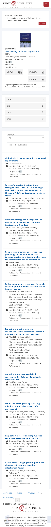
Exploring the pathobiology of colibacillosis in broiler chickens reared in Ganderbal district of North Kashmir (24, 331)
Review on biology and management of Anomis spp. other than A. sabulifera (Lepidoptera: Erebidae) (23, 222)
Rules (19, 493)
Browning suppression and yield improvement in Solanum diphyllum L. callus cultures (23, 377)
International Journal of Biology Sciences (25, 18)
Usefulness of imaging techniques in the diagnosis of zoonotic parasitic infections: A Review (24, 465)
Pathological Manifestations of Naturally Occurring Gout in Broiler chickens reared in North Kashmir (25, 286)
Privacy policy (33, 493)
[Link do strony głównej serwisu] (17, 4)
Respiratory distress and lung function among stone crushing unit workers (23, 437)
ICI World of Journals (13, 15)
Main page (7, 493)
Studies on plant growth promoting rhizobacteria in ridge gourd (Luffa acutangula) (22, 406)
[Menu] (46, 4)
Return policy (8, 497)
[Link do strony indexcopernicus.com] (26, 508)
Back (43, 23)
